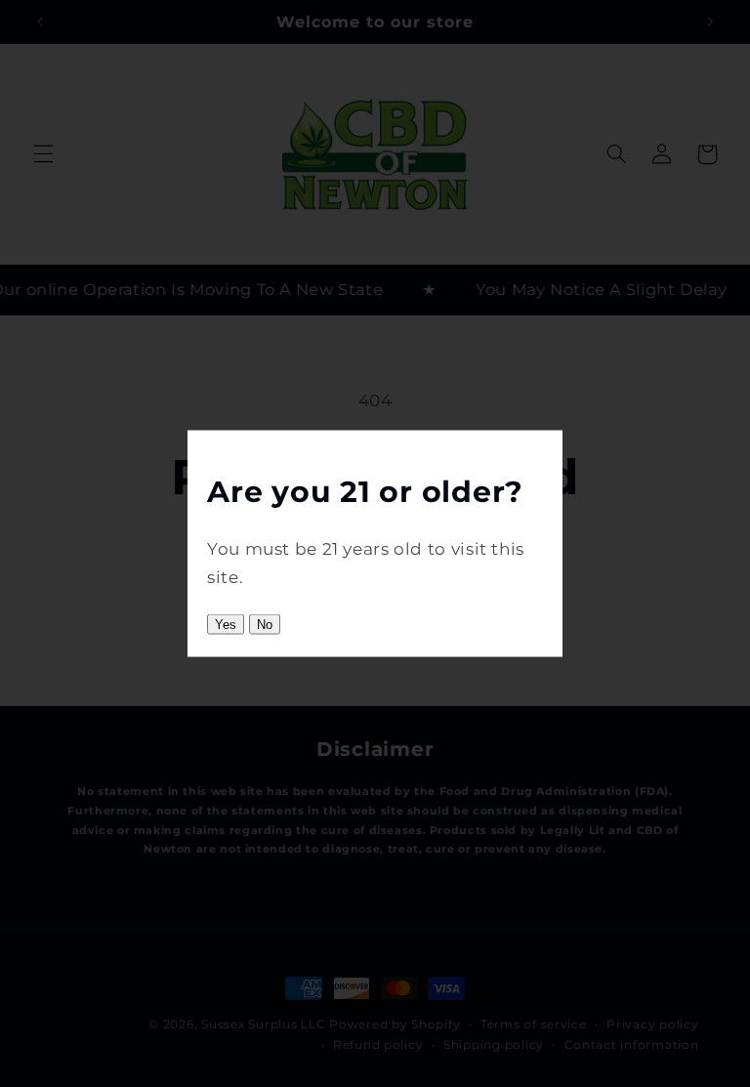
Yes (225, 623)
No (264, 623)
